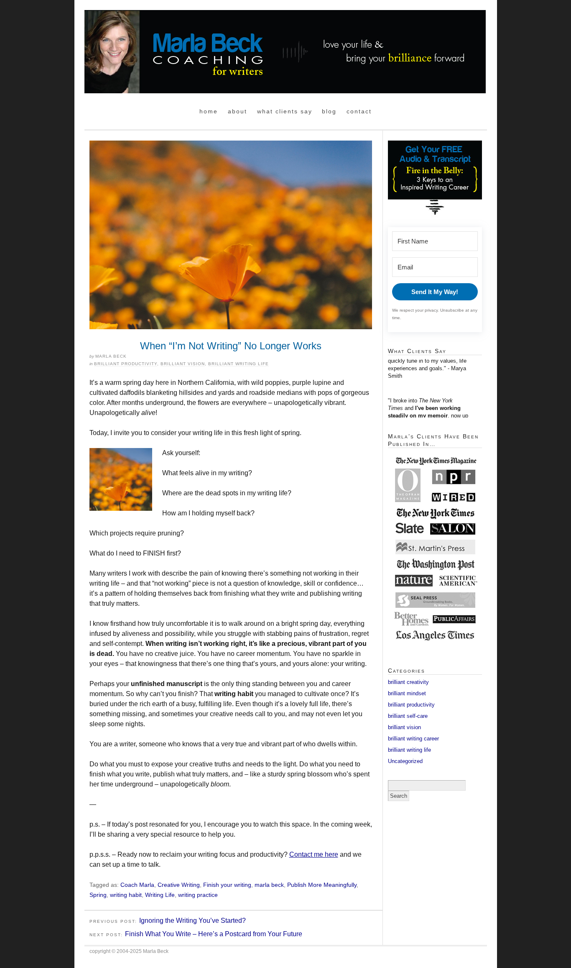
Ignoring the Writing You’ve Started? (192, 920)
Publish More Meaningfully (322, 884)
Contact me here (313, 854)
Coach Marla (137, 884)
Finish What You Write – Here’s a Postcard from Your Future (213, 933)
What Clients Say (284, 111)
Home (208, 111)
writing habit (126, 894)
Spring (98, 894)
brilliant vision (183, 363)
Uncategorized (405, 761)
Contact (359, 111)
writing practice (198, 894)
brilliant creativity (408, 682)
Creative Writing (179, 884)
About (237, 111)
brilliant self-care (408, 716)
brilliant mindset (407, 693)
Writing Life (160, 894)
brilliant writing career (413, 738)
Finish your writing (227, 884)
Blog (329, 111)
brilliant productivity (125, 363)
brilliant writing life (238, 363)
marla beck (269, 884)
